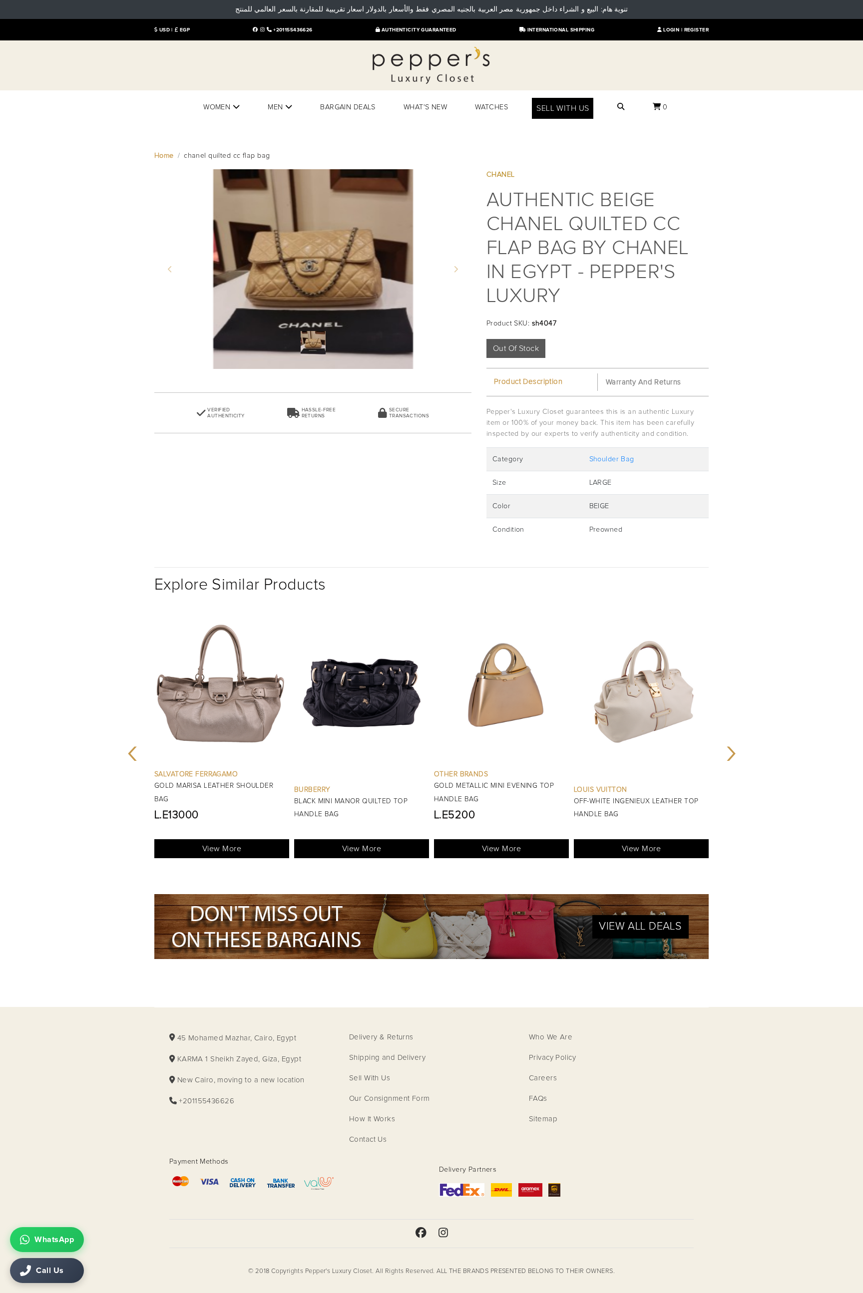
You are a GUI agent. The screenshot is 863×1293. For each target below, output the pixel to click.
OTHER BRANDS (461, 774)
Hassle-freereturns (319, 412)
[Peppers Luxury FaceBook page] (255, 29)
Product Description (528, 381)
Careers (543, 1078)
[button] (170, 269)
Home (164, 155)
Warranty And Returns (643, 382)
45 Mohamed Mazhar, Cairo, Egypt (235, 1038)
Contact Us (368, 1139)
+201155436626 (292, 29)
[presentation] (132, 751)
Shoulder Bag (611, 459)
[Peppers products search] (620, 107)
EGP (184, 29)
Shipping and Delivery (387, 1057)
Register (696, 29)
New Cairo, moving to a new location (240, 1080)
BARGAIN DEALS (348, 107)
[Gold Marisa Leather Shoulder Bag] (221, 687)
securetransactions (409, 412)
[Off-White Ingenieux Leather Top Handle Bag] (641, 695)
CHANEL (500, 174)
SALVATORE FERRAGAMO (196, 774)
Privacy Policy (552, 1057)
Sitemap (543, 1119)
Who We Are (550, 1037)
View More (221, 849)
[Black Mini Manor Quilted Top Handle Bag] (361, 695)
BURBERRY (312, 789)
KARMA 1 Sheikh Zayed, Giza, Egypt (238, 1059)
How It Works (372, 1119)
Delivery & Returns (381, 1037)
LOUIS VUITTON (600, 789)
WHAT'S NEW (425, 107)
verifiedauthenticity (225, 412)
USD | (165, 29)
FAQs (538, 1098)
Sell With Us (369, 1078)
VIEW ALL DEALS (640, 926)
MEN (276, 107)
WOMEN (218, 107)
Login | (673, 29)
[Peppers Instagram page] (262, 29)
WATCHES (491, 107)
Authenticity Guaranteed (418, 29)
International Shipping (559, 29)
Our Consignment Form (389, 1098)
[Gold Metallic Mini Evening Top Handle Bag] (501, 687)
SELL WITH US (562, 108)
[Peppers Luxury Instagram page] (443, 1233)
